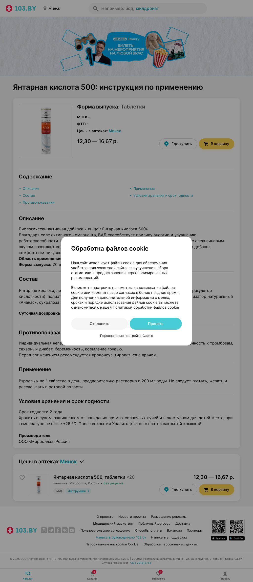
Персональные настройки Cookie (126, 336)
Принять (155, 323)
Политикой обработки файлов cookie (146, 307)
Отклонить (99, 323)
